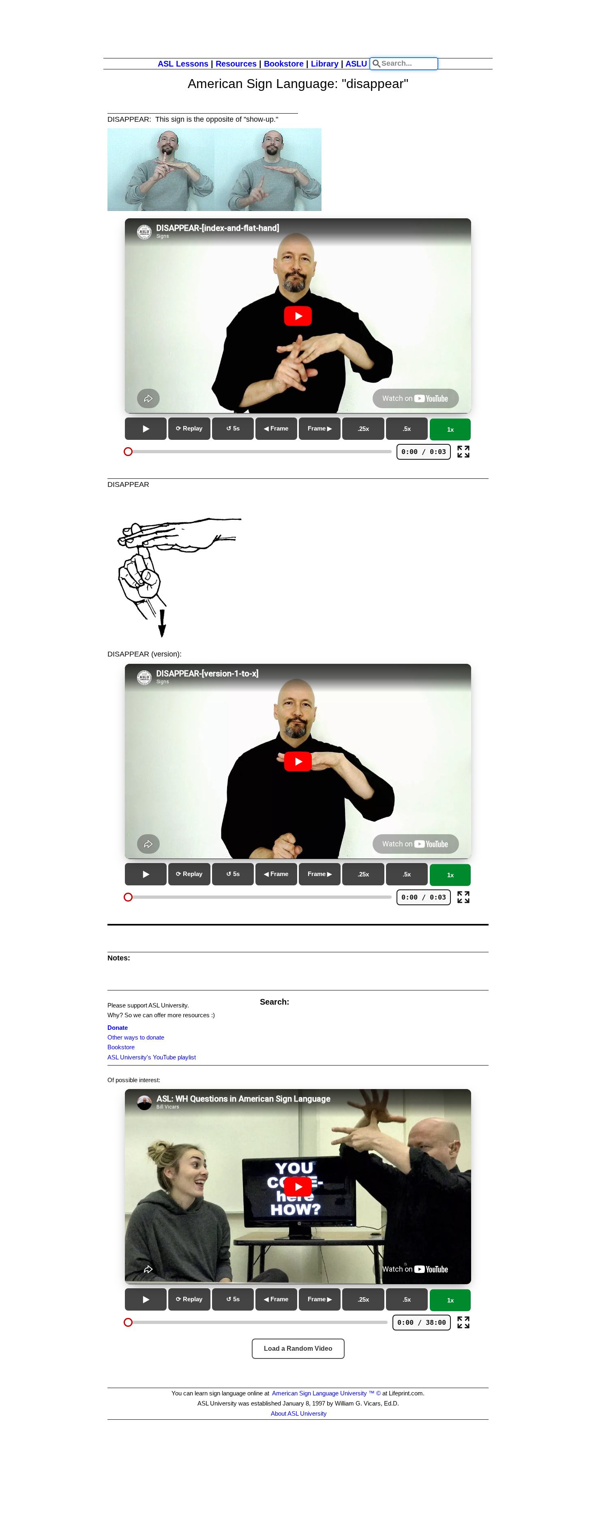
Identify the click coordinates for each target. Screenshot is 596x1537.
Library (325, 63)
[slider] (128, 451)
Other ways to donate (135, 1037)
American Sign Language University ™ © (326, 1393)
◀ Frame (276, 428)
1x (450, 429)
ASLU (356, 63)
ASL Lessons (183, 63)
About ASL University (299, 1413)
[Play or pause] (146, 429)
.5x (407, 428)
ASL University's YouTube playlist (151, 1057)
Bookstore (284, 63)
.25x (363, 428)
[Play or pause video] (298, 315)
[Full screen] (463, 452)
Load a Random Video (298, 1348)
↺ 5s (233, 428)
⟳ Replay (189, 428)
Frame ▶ (320, 428)
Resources (236, 63)
